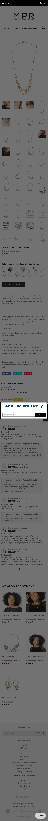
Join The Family (40, 414)
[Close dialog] (46, 403)
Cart (44, 3)
